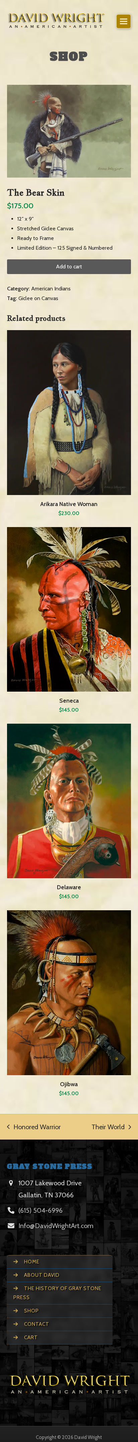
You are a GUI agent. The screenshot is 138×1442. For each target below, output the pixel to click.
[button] (123, 21)
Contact (36, 1324)
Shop (31, 1311)
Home (31, 1262)
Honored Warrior (34, 1127)
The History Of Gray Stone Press (57, 1292)
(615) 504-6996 (40, 1210)
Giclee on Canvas (38, 298)
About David (41, 1275)
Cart (30, 1338)
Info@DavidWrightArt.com (55, 1226)
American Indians (51, 288)
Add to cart (69, 266)
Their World (108, 1127)
